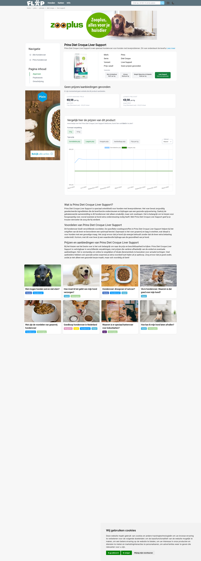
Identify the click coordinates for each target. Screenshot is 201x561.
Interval (166, 139)
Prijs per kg (134, 141)
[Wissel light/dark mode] (173, 3)
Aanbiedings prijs (119, 141)
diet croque (50, 8)
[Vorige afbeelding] (79, 78)
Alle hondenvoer (39, 55)
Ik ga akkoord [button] (113, 553)
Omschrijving (38, 81)
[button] (170, 3)
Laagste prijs (90, 141)
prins (35, 8)
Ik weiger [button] (126, 553)
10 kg (78, 132)
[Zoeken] (162, 3)
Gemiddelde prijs (74, 141)
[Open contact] (168, 3)
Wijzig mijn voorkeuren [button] (143, 553)
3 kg (70, 132)
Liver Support (126, 62)
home (29, 8)
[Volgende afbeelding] (83, 78)
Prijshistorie (37, 78)
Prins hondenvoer (40, 60)
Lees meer (171, 48)
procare (41, 8)
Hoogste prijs (104, 141)
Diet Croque (126, 58)
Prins (123, 55)
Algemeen (37, 74)
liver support (61, 8)
